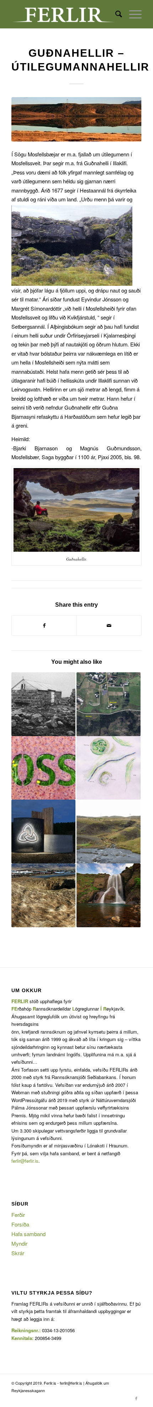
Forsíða (20, 1224)
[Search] (115, 14)
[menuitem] (115, 14)
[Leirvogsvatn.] (76, 119)
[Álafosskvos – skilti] (43, 768)
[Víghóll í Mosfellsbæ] (43, 831)
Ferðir (18, 1214)
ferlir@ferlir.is (24, 1160)
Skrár (17, 1253)
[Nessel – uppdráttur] (108, 768)
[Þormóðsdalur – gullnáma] (108, 831)
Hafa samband (28, 1234)
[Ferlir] (63, 14)
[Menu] (132, 14)
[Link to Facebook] (136, 1398)
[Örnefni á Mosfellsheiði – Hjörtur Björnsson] (43, 704)
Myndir (19, 1243)
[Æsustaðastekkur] (108, 704)
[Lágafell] (43, 895)
